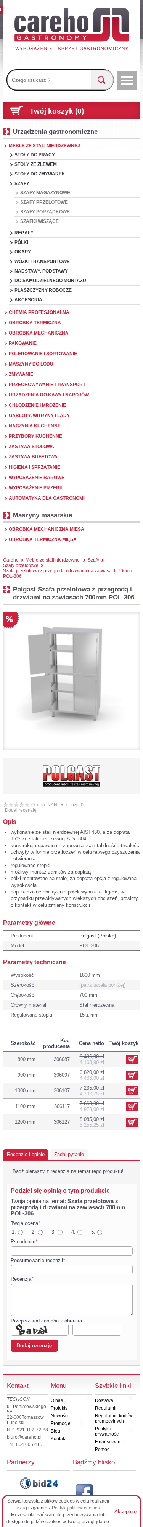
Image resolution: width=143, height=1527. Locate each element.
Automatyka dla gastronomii (47, 498)
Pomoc (102, 1449)
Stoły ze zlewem (35, 164)
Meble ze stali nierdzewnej (44, 145)
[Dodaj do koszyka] (132, 1075)
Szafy (21, 183)
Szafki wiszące (39, 221)
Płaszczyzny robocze (43, 290)
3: (53, 1232)
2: (34, 1232)
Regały (24, 233)
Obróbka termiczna (35, 322)
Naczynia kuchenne (35, 426)
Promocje (61, 1423)
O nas (57, 1400)
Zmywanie (21, 374)
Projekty (59, 1408)
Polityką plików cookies (76, 1508)
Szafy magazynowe (45, 192)
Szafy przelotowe (44, 202)
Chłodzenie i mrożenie (37, 405)
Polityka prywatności (107, 1431)
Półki (21, 242)
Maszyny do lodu (31, 364)
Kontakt (58, 1438)
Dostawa (104, 1400)
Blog (55, 1431)
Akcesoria (28, 299)
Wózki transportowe (42, 261)
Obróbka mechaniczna (39, 333)
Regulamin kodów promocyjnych (114, 1418)
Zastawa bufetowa (33, 457)
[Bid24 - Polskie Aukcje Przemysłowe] (38, 1483)
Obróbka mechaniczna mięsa (46, 529)
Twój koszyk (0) (57, 111)
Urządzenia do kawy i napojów (49, 395)
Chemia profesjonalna (39, 312)
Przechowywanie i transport (47, 384)
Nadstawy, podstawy (41, 271)
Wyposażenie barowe (36, 477)
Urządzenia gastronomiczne (55, 131)
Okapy (22, 252)
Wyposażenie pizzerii (35, 488)
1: (14, 1232)
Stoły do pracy (34, 155)
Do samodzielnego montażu (50, 280)
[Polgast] (71, 776)
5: (93, 1232)
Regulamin (106, 1408)
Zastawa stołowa (31, 446)
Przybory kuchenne (35, 436)
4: (73, 1232)
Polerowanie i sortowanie (43, 353)
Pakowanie (23, 343)
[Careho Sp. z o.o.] (71, 31)
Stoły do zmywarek (39, 174)
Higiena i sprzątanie (34, 467)
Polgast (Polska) (97, 936)
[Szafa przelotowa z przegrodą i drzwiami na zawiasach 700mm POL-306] (71, 681)
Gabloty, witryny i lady (39, 415)
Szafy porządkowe (45, 211)
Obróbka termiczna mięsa (43, 539)
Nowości (60, 1415)
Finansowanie (109, 1441)
